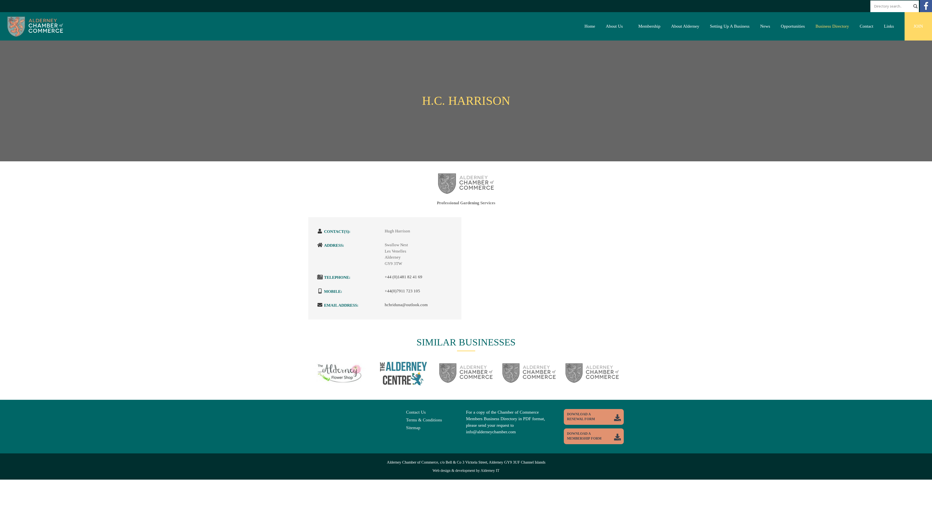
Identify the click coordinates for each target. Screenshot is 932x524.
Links (889, 26)
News (765, 26)
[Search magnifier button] (915, 6)
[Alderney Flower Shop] (339, 379)
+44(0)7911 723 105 (402, 291)
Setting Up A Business (729, 26)
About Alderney (685, 26)
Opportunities (793, 26)
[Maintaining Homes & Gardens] (529, 375)
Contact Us (416, 412)
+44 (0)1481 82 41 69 (403, 277)
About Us (614, 26)
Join (918, 26)
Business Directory (832, 26)
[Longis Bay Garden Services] (592, 375)
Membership (649, 26)
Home (589, 26)
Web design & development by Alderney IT (466, 470)
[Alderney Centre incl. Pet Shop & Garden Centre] (403, 379)
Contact (866, 26)
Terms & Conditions (424, 420)
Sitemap (413, 427)
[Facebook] (926, 10)
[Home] (35, 35)
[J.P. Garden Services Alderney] (466, 375)
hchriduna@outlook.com (406, 305)
